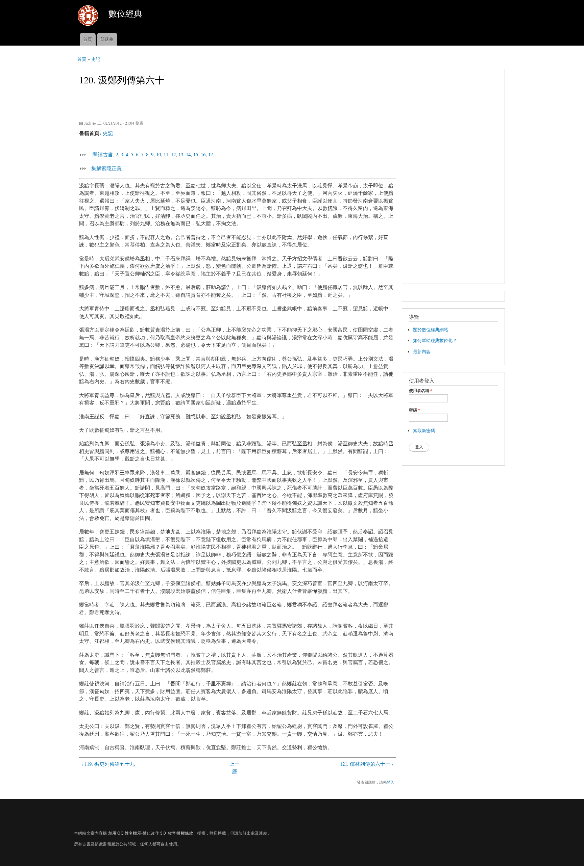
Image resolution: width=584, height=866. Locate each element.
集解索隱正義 (106, 168)
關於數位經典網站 (430, 330)
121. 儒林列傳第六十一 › (366, 763)
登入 (390, 782)
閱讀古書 (103, 154)
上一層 (234, 767)
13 (180, 154)
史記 (95, 59)
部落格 (107, 39)
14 (188, 154)
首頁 (87, 39)
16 (203, 154)
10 (158, 154)
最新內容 (422, 352)
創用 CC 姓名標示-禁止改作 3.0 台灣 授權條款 (150, 833)
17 (210, 154)
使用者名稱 (420, 390)
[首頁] (88, 16)
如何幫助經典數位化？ (435, 340)
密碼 (414, 410)
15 (195, 154)
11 (166, 154)
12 (173, 154)
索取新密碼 (424, 431)
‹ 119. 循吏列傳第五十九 (108, 763)
